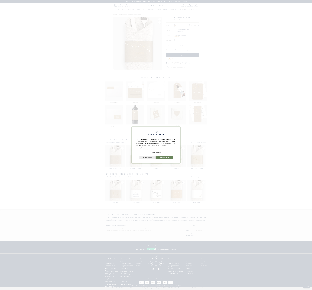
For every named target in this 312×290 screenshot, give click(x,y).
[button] (156, 153)
